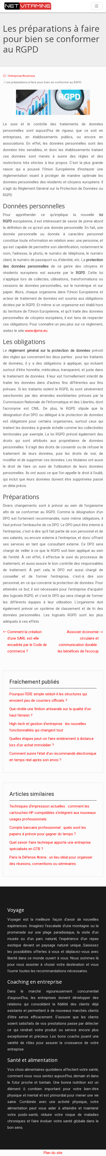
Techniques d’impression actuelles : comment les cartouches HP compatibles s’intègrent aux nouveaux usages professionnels (52, 812)
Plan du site (53, 1153)
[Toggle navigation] (96, 6)
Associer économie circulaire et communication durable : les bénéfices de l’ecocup (78, 641)
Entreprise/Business (21, 76)
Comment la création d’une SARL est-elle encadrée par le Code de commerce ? (27, 641)
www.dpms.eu (36, 330)
